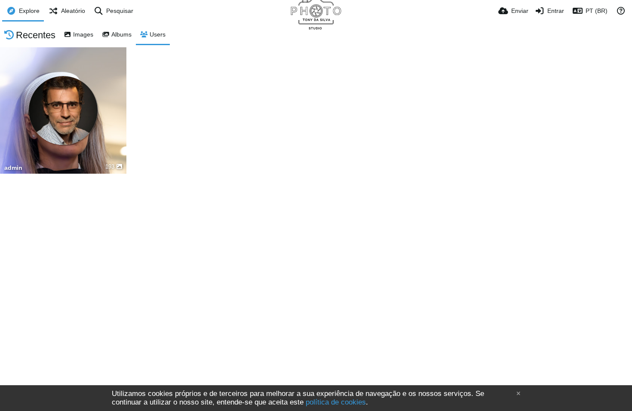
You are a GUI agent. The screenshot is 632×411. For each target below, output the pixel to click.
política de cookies (336, 402)
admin (13, 168)
